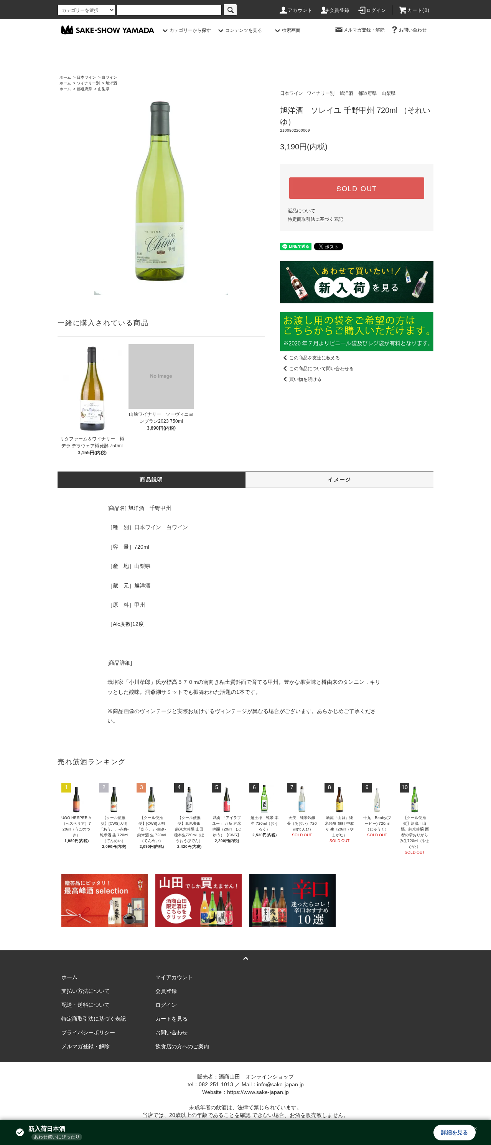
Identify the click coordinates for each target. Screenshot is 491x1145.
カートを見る (171, 1019)
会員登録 (340, 10)
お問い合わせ (413, 30)
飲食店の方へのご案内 (182, 1046)
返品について (301, 210)
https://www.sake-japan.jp (258, 1092)
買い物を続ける (305, 379)
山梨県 (103, 89)
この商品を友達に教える (314, 358)
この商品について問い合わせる (321, 368)
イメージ (339, 480)
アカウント (300, 10)
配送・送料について (85, 1005)
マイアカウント (174, 977)
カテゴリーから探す (190, 30)
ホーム (65, 77)
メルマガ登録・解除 (364, 30)
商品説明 (151, 480)
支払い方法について (85, 991)
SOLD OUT (356, 188)
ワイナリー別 (88, 83)
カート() (418, 10)
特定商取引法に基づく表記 (315, 219)
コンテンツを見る (243, 30)
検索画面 (291, 30)
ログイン (376, 10)
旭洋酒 (111, 83)
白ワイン (109, 77)
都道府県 (84, 89)
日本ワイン (86, 77)
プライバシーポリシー (88, 1032)
